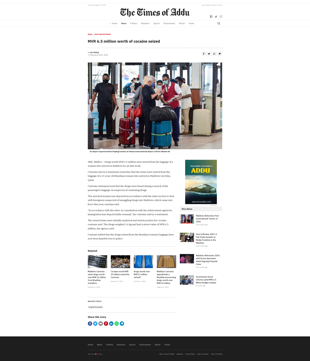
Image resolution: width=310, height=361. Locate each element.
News (124, 23)
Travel (191, 23)
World (182, 23)
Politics (133, 23)
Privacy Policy (190, 354)
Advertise (180, 354)
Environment (169, 23)
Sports (156, 23)
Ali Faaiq (94, 52)
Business (145, 23)
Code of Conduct (203, 354)
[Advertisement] (201, 314)
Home (114, 23)
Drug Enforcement (102, 34)
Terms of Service (216, 354)
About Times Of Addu (166, 354)
